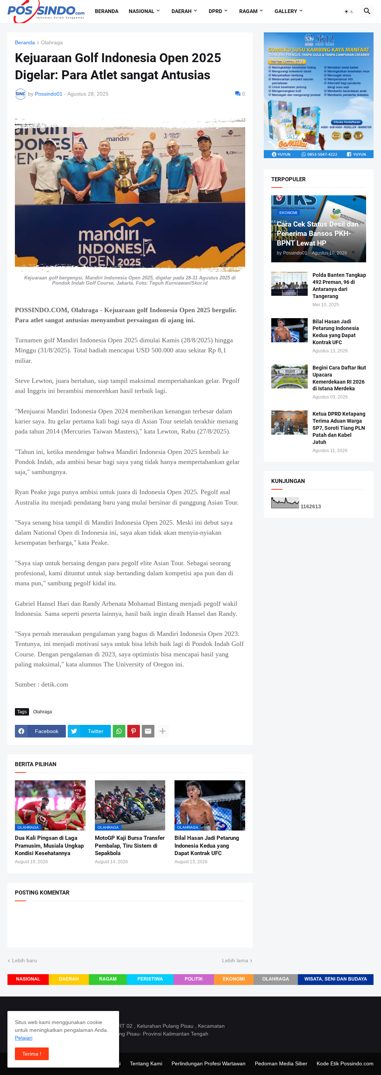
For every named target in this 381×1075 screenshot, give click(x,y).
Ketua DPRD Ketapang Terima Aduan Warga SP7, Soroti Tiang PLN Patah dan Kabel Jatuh (339, 428)
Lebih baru (24, 960)
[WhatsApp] (119, 731)
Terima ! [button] (31, 1054)
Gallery (286, 11)
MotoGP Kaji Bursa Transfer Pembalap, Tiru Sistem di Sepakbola (129, 846)
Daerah (182, 11)
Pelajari (23, 1038)
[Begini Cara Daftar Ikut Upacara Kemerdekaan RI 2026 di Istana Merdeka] (289, 376)
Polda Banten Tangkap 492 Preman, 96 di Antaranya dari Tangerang (339, 285)
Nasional (141, 11)
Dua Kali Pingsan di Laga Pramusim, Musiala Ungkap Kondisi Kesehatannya (49, 846)
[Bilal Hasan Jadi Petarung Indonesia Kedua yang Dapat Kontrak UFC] (289, 330)
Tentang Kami (146, 1063)
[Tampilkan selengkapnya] (162, 731)
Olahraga (52, 42)
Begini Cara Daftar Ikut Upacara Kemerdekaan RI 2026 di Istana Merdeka (339, 378)
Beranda (106, 11)
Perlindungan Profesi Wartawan (209, 1063)
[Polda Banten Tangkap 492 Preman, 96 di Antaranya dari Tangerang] (289, 284)
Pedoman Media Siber (281, 1063)
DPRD (215, 11)
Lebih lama (235, 960)
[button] (349, 11)
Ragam (248, 11)
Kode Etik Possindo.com (345, 1063)
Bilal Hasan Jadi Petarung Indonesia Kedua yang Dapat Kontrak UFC (207, 846)
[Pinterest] (133, 731)
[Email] (148, 731)
